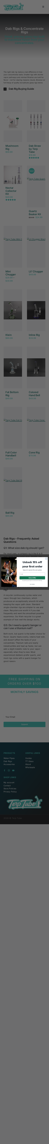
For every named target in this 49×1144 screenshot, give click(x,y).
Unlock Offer (32, 578)
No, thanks (32, 584)
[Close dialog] (46, 559)
